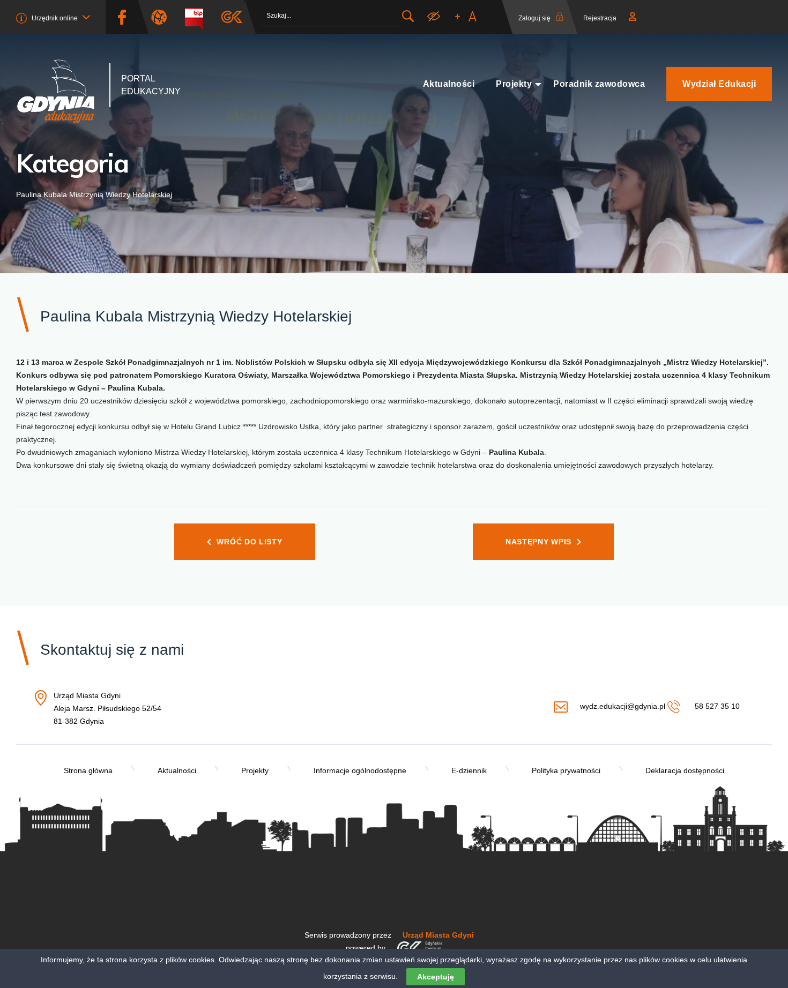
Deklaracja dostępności (684, 770)
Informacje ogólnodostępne (360, 770)
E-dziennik (469, 770)
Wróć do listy (249, 541)
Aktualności (449, 83)
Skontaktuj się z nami (112, 649)
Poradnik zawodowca (599, 83)
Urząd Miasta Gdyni (438, 935)
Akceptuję (435, 976)
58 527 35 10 (716, 706)
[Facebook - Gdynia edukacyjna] (122, 17)
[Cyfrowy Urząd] (162, 17)
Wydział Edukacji (719, 83)
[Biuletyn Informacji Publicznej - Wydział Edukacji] (198, 17)
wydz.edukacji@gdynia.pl (622, 706)
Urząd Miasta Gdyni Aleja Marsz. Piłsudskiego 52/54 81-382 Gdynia (107, 709)
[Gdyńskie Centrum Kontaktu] (419, 948)
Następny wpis (538, 541)
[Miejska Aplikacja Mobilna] (232, 17)
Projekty (514, 83)
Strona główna (88, 770)
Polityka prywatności (566, 770)
